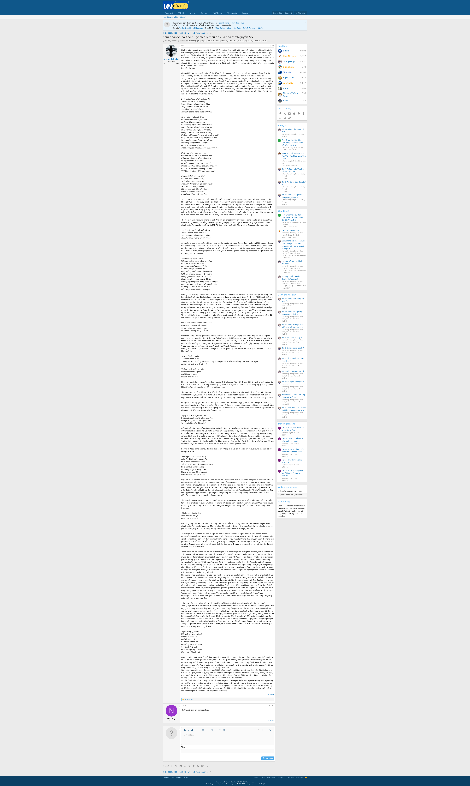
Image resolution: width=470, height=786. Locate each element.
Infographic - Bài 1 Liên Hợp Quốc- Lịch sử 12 (293, 395)
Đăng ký (183, 17)
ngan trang (288, 77)
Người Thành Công (289, 237)
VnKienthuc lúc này (287, 487)
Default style (169, 777)
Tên (182, 747)
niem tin (257, 41)
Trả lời (272, 695)
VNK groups (198, 28)
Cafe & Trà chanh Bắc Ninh (254, 28)
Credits (245, 13)
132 (177, 63)
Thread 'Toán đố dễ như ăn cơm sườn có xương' (293, 439)
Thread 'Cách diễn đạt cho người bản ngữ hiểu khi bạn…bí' (292, 473)
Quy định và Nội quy (267, 777)
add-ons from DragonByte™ (229, 784)
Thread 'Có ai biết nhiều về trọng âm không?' (293, 428)
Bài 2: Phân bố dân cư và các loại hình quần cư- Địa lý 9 (294, 408)
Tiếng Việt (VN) (183, 777)
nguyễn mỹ (249, 41)
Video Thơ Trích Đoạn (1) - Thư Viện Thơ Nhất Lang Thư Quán (294, 156)
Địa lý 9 (284, 136)
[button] (175, 13)
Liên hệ (255, 777)
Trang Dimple (289, 61)
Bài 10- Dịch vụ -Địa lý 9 (292, 337)
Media (192, 13)
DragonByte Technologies (255, 784)
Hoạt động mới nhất (170, 17)
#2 (273, 706)
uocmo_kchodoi (170, 41)
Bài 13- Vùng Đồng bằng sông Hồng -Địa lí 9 (292, 195)
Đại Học (203, 13)
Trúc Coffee (220, 28)
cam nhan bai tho (213, 41)
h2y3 (285, 100)
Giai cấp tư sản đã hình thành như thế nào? (291, 277)
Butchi (286, 50)
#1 (273, 46)
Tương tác (283, 125)
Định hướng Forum (227, 23)
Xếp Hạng (283, 45)
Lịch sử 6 (285, 178)
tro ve (264, 41)
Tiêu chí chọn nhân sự (291, 230)
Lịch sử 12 (285, 404)
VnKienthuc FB (185, 28)
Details (266, 784)
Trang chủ (169, 13)
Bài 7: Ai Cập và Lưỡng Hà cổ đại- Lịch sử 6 (293, 170)
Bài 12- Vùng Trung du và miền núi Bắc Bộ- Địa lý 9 (292, 325)
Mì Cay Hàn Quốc (234, 28)
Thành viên (232, 13)
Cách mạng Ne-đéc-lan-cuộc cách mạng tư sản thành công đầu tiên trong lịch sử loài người (293, 244)
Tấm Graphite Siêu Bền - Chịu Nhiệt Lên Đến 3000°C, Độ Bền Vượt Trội (293, 142)
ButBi (285, 88)
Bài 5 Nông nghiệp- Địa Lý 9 (293, 371)
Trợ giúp (291, 777)
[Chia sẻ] (269, 46)
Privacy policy (281, 777)
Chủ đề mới (283, 210)
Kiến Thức (240, 23)
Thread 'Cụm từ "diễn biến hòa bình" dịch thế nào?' (293, 450)
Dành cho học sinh (287, 294)
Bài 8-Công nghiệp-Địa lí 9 (293, 348)
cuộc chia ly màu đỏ (236, 41)
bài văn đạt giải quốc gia (197, 41)
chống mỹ (224, 41)
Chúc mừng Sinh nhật (290, 165)
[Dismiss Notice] (305, 23)
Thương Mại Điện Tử (289, 150)
